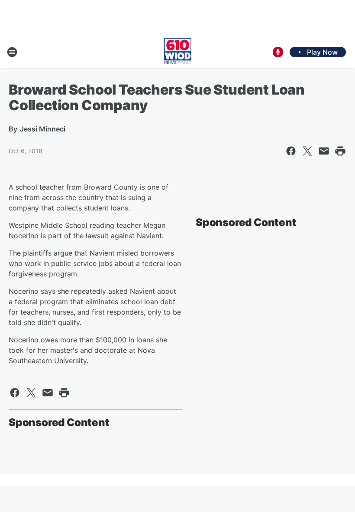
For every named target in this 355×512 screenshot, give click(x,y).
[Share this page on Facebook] (291, 151)
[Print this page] (340, 151)
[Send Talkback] (278, 52)
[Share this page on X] (307, 151)
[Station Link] (177, 52)
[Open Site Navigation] (12, 52)
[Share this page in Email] (324, 151)
